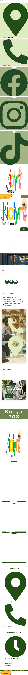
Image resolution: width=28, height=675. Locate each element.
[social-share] (7, 282)
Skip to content (3, 0)
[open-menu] (24, 196)
